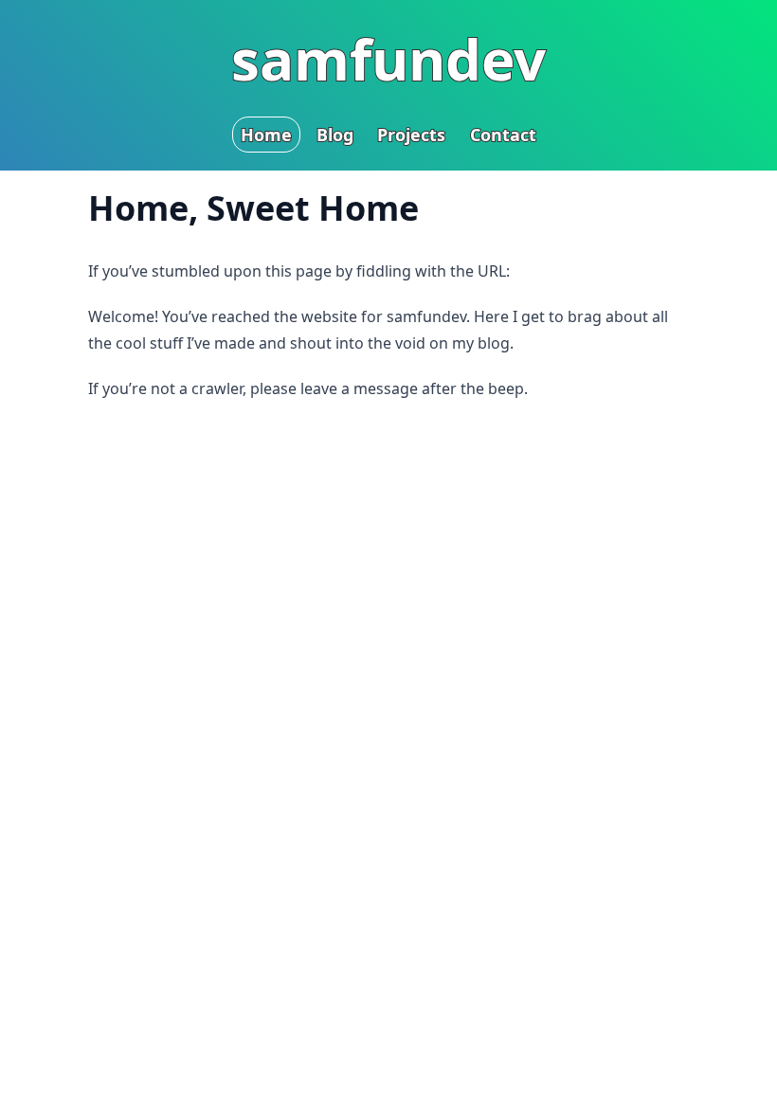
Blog (334, 134)
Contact (503, 134)
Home (266, 134)
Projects (411, 134)
